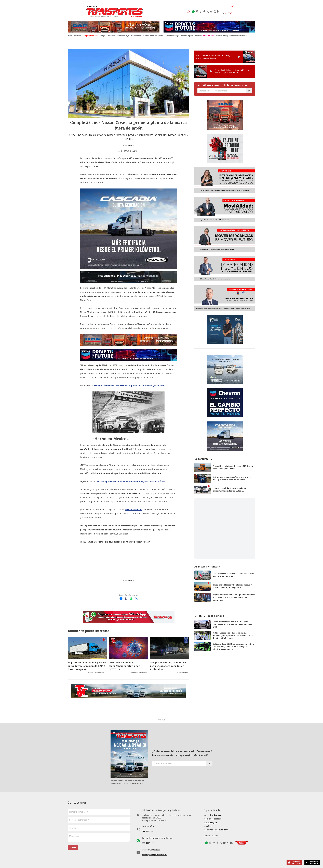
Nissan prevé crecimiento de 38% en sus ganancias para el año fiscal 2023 (128, 385)
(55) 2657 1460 (148, 843)
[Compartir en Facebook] (121, 598)
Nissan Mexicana (133, 509)
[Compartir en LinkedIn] (136, 598)
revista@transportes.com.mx (154, 854)
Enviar (73, 847)
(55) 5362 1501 (148, 831)
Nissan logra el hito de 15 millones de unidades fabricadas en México (131, 481)
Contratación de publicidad (216, 830)
